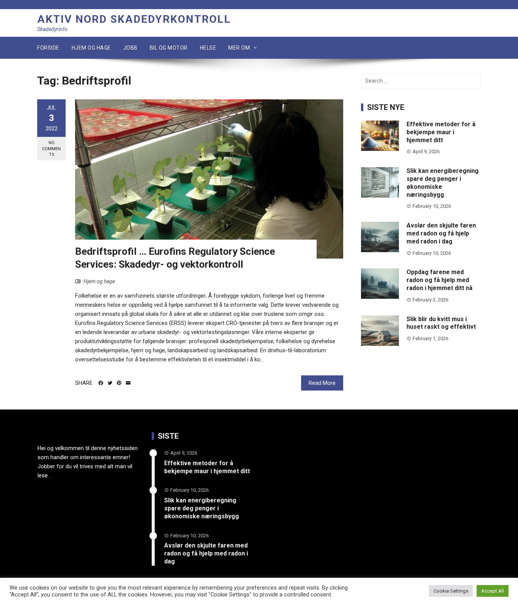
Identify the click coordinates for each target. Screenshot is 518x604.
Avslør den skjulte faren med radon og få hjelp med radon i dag (441, 233)
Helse (208, 48)
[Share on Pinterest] (119, 383)
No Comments (51, 148)
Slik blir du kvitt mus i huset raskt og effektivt (441, 323)
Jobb (130, 48)
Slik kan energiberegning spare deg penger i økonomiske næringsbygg (201, 508)
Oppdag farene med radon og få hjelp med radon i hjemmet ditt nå (439, 280)
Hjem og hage (91, 48)
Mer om (239, 48)
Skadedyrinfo (52, 29)
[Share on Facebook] (100, 383)
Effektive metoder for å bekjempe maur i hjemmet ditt (441, 132)
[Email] (128, 383)
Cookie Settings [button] (450, 591)
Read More (322, 383)
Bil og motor (169, 48)
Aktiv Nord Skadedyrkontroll (134, 19)
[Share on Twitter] (110, 383)
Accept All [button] (492, 591)
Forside (48, 48)
